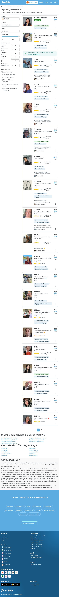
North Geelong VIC (33, 452)
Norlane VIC (4, 455)
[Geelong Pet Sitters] (40, 69)
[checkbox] (2, 72)
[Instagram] (38, 584)
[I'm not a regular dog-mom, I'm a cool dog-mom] (40, 243)
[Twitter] (35, 584)
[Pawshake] (5, 2)
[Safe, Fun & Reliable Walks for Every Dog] (40, 388)
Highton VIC (32, 453)
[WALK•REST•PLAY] (40, 166)
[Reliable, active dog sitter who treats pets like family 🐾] (40, 280)
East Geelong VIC (33, 450)
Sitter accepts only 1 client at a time (10, 85)
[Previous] (35, 430)
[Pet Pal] (40, 114)
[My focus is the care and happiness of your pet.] (40, 140)
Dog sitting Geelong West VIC (36, 440)
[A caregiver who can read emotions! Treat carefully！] (40, 371)
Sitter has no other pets (9, 74)
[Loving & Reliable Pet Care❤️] (40, 420)
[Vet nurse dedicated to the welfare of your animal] (40, 262)
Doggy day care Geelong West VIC (37, 438)
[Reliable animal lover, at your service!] (40, 298)
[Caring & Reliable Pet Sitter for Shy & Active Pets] (40, 40)
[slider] (1, 36)
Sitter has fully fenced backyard (8, 80)
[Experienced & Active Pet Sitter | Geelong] (40, 405)
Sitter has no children (8, 77)
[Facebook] (31, 584)
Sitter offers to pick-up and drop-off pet (10, 89)
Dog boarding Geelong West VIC (9, 438)
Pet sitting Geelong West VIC (36, 441)
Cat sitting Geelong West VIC (8, 441)
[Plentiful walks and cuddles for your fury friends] (40, 316)
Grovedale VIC (4, 452)
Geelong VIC (4, 448)
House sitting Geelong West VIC (9, 443)
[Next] (44, 430)
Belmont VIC (4, 450)
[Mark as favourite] (55, 27)
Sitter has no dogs (7, 72)
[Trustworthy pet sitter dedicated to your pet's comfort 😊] (40, 334)
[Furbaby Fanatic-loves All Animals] (40, 219)
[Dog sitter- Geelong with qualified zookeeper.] (40, 192)
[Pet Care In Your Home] (40, 353)
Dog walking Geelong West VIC (9, 440)
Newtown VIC (32, 448)
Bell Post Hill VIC (33, 455)
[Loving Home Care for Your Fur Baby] (40, 91)
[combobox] (10, 19)
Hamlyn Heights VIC (6, 453)
